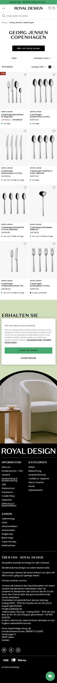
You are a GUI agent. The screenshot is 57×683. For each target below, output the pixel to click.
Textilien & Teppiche (38, 479)
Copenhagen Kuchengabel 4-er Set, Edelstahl (40, 285)
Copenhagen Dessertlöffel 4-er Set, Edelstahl (40, 116)
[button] (49, 8)
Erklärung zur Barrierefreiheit (9, 505)
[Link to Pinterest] (4, 649)
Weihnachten (8, 545)
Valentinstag (8, 519)
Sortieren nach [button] (41, 58)
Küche (31, 486)
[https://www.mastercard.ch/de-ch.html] (13, 660)
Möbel (31, 467)
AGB (4, 484)
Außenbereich (35, 490)
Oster (4, 522)
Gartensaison (8, 530)
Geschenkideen (9, 526)
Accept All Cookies (28, 350)
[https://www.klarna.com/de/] (22, 660)
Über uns (6, 467)
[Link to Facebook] (11, 649)
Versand (6, 475)
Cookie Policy (8, 496)
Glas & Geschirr (36, 482)
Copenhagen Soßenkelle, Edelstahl (41, 228)
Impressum (7, 492)
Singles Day (7, 534)
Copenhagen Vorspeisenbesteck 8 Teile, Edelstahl (13, 285)
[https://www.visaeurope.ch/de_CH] (5, 660)
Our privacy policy (35, 340)
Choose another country (14, 580)
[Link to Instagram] (18, 649)
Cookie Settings (28, 358)
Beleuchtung (34, 471)
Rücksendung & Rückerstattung (9, 480)
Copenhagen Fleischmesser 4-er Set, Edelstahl (11, 172)
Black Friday (7, 538)
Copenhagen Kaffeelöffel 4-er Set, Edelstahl (12, 228)
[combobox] (42, 58)
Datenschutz (8, 488)
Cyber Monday (9, 542)
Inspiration (7, 500)
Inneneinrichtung (36, 475)
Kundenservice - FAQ (12, 471)
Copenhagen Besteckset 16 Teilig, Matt (12, 116)
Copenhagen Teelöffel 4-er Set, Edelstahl (41, 172)
